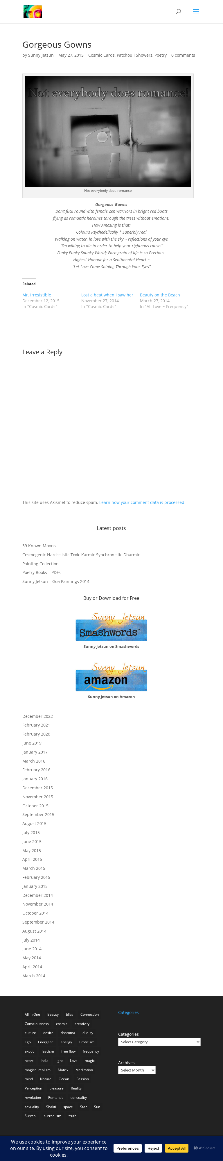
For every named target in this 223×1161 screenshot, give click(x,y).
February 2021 (36, 725)
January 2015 (35, 886)
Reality (76, 1088)
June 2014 (32, 948)
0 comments (183, 55)
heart (29, 1060)
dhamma (68, 1032)
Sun (97, 1106)
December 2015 (37, 787)
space (68, 1106)
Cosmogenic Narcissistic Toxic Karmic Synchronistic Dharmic (81, 554)
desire (48, 1032)
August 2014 (34, 931)
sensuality (79, 1097)
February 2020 (36, 734)
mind (29, 1078)
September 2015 (38, 814)
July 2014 (31, 940)
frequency (91, 1051)
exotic (29, 1051)
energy (66, 1042)
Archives (126, 1062)
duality (87, 1032)
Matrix (63, 1069)
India (44, 1060)
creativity (82, 1023)
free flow (68, 1051)
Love (74, 1060)
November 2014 (37, 904)
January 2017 (35, 752)
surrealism (52, 1115)
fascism (48, 1051)
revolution (33, 1097)
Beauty (53, 1014)
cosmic (61, 1023)
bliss (69, 1014)
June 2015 (32, 841)
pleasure (56, 1088)
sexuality (32, 1106)
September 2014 (38, 922)
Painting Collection (40, 563)
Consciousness (37, 1023)
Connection (89, 1014)
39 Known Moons (39, 545)
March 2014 (33, 975)
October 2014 (35, 913)
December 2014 (37, 895)
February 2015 (36, 877)
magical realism (38, 1069)
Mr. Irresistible (36, 295)
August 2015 (34, 823)
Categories (128, 1034)
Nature (45, 1078)
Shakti (51, 1106)
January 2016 (35, 778)
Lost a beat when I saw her (107, 295)
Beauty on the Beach (160, 295)
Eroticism (86, 1042)
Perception (33, 1088)
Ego (28, 1042)
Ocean (64, 1078)
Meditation (84, 1069)
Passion (82, 1078)
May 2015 (31, 850)
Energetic (45, 1042)
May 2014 (31, 957)
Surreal (31, 1115)
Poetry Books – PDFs (41, 572)
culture (30, 1032)
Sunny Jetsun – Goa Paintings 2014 (55, 581)
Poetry (160, 55)
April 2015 (32, 859)
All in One (32, 1014)
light (59, 1060)
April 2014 (32, 966)
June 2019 (32, 743)
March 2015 (33, 868)
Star (83, 1106)
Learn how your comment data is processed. (142, 502)
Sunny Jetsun (41, 55)
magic (90, 1060)
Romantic (55, 1097)
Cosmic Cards (101, 55)
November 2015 (37, 796)
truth (72, 1115)
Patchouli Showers (134, 55)
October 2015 (35, 805)
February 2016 (36, 769)
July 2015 (31, 832)
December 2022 (37, 716)
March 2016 (33, 761)
